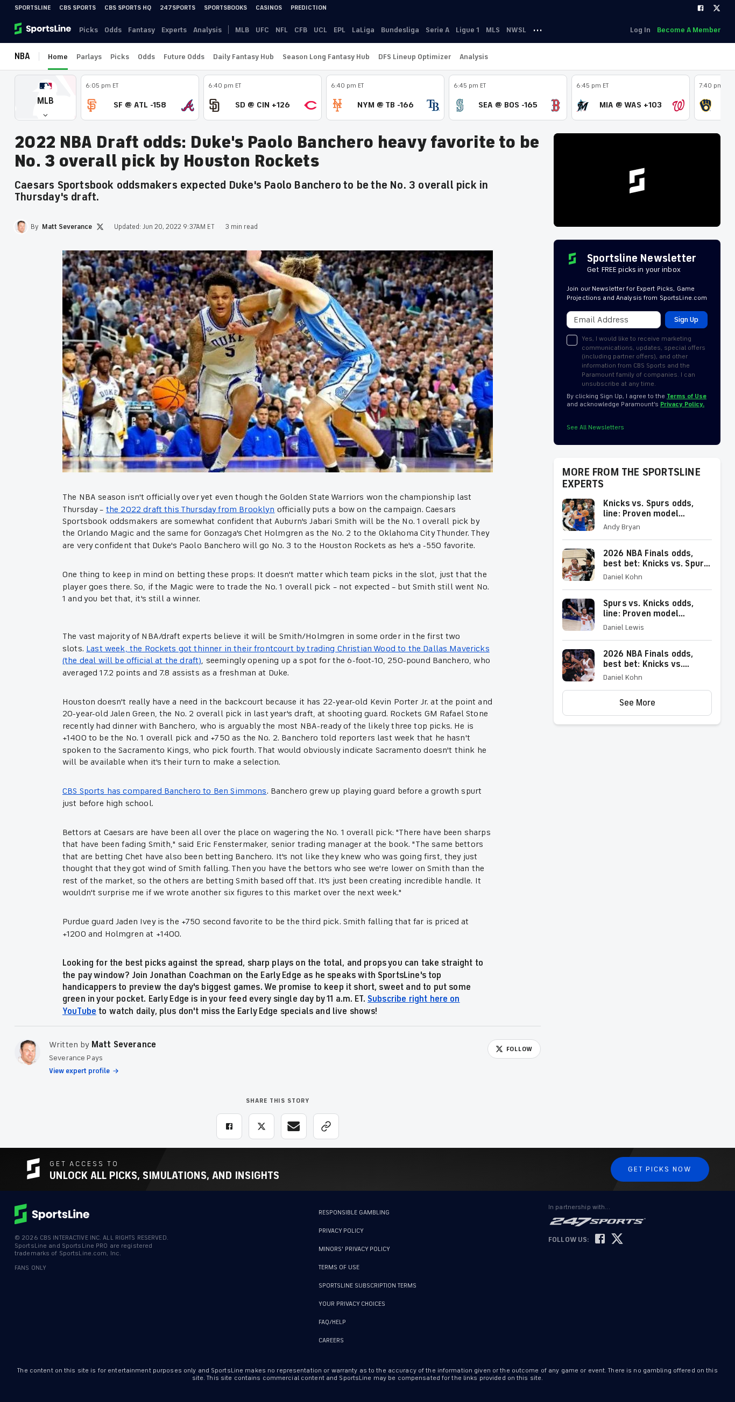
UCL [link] (320, 29)
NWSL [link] (516, 29)
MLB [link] (242, 29)
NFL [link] (281, 29)
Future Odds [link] (184, 56)
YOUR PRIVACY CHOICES (352, 1304)
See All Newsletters (595, 427)
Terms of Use (686, 396)
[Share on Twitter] (261, 1126)
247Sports (177, 8)
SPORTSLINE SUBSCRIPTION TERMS (367, 1286)
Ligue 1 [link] (467, 29)
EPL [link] (339, 29)
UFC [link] (262, 29)
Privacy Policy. (682, 404)
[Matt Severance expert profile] (27, 1052)
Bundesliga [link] (400, 29)
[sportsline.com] (44, 29)
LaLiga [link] (363, 29)
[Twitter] (716, 8)
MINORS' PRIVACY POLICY (354, 1249)
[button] (45, 97)
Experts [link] (174, 29)
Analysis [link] (207, 29)
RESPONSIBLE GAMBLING (354, 1213)
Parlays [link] (89, 56)
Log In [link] (640, 29)
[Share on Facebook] (229, 1126)
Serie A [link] (437, 29)
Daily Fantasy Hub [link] (243, 56)
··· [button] (537, 29)
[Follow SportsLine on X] (617, 1239)
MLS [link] (493, 29)
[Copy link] (326, 1126)
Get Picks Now (660, 1169)
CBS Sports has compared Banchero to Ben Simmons (164, 791)
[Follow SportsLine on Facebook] (599, 1239)
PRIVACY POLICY (341, 1231)
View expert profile (79, 1071)
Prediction (309, 8)
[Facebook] (700, 8)
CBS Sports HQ (127, 8)
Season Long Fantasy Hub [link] (326, 56)
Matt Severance (123, 1044)
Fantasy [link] (141, 29)
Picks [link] (88, 29)
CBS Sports (77, 8)
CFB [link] (300, 29)
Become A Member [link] (688, 29)
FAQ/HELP (332, 1322)
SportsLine (33, 8)
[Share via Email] (294, 1126)
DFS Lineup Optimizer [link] (414, 56)
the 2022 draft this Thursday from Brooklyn (190, 509)
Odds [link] (113, 29)
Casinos (269, 8)
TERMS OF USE (339, 1267)
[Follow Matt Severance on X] (100, 227)
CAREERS (331, 1340)
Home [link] (58, 56)
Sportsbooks (225, 8)
